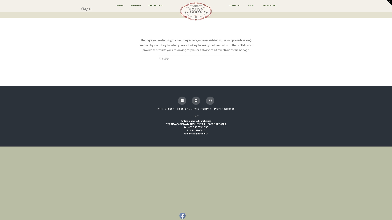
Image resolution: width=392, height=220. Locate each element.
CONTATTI (206, 109)
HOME (160, 109)
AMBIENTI (170, 109)
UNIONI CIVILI (183, 109)
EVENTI (217, 109)
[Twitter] (196, 101)
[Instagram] (210, 101)
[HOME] (196, 11)
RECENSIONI (229, 109)
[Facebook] (182, 101)
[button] (389, 3)
